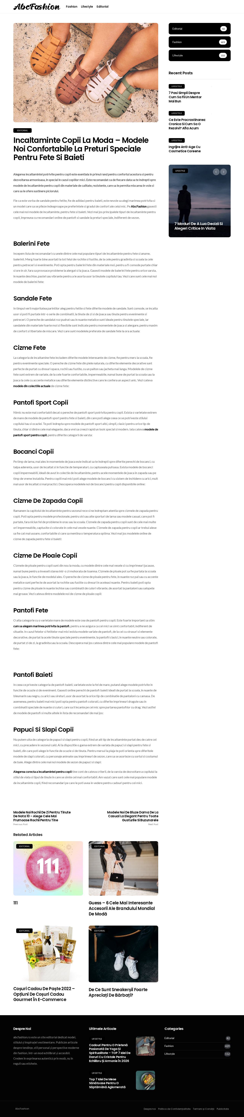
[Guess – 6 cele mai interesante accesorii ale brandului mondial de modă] (123, 868)
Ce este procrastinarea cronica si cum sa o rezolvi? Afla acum (187, 123)
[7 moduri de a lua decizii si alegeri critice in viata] (200, 201)
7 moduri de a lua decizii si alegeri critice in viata (198, 226)
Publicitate (223, 1109)
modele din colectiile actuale (31, 386)
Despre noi (150, 1109)
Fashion (71, 7)
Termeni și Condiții (203, 1109)
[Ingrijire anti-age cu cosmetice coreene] (221, 140)
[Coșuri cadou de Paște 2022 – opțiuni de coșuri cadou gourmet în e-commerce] (48, 953)
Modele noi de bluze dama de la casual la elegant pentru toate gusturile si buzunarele (132, 818)
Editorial (102, 7)
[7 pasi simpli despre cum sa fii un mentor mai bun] (221, 86)
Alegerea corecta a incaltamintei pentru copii (42, 771)
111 (15, 903)
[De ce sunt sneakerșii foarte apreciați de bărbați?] (123, 954)
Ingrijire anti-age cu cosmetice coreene (185, 149)
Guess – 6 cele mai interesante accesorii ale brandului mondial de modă (122, 908)
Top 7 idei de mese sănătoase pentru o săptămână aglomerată (107, 1083)
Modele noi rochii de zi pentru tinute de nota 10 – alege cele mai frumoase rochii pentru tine (42, 818)
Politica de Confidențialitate (174, 1109)
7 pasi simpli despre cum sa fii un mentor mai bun (185, 97)
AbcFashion (139, 206)
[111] (48, 868)
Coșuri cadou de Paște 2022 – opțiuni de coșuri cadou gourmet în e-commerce (44, 994)
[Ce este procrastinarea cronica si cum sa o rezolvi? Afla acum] (221, 113)
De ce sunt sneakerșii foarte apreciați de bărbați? (118, 992)
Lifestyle (87, 7)
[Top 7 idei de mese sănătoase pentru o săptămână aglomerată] (145, 1080)
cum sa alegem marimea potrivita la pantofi (41, 626)
